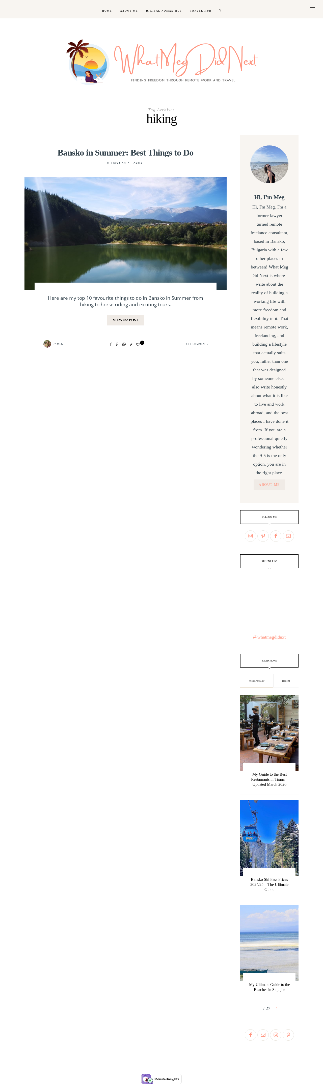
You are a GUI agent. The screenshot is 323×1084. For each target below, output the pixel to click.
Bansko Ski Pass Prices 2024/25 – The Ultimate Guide (269, 884)
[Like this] (138, 344)
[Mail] (288, 536)
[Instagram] (250, 536)
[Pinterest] (117, 344)
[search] (220, 9)
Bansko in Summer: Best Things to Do (126, 153)
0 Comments (199, 344)
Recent (286, 680)
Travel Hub (200, 10)
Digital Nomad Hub (164, 10)
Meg (60, 344)
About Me (129, 10)
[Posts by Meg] (47, 343)
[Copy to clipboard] (131, 344)
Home (107, 10)
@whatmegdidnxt (269, 637)
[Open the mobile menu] (312, 9)
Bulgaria (135, 163)
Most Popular (256, 680)
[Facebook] (111, 344)
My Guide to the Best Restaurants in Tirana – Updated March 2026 (269, 779)
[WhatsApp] (124, 344)
